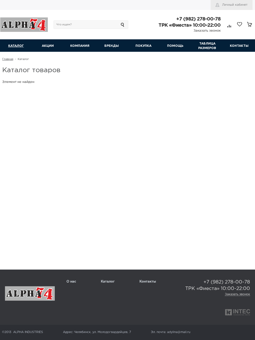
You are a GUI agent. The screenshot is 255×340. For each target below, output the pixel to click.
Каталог (108, 281)
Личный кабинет (235, 4)
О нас (71, 281)
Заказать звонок (207, 30)
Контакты (147, 281)
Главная (7, 59)
